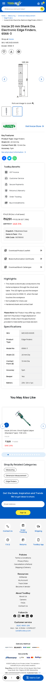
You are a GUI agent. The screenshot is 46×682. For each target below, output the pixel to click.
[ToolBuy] (14, 3)
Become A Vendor (23, 586)
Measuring (11, 16)
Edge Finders (8, 18)
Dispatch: (10, 231)
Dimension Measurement (26, 16)
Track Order (23, 583)
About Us (23, 596)
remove (5, 677)
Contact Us (23, 606)
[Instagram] (18, 615)
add (17, 677)
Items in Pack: (11, 234)
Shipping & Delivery (23, 567)
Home (3, 16)
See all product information (14, 152)
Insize (11, 39)
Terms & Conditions (23, 558)
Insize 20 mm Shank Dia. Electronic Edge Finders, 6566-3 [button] (23, 20)
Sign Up (23, 512)
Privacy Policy (23, 561)
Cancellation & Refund (23, 564)
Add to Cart (33, 677)
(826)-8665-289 (23, 625)
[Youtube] (23, 615)
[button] (4, 79)
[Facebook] (14, 615)
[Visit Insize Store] (9, 126)
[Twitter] (31, 615)
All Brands (23, 577)
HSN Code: (10, 237)
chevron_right (43, 426)
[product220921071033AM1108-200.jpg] (23, 418)
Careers (23, 599)
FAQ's (23, 603)
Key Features (7, 135)
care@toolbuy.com (23, 630)
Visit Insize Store (35, 126)
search (42, 8)
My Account (23, 580)
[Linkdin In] (27, 615)
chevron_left (2, 426)
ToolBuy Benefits (12, 166)
